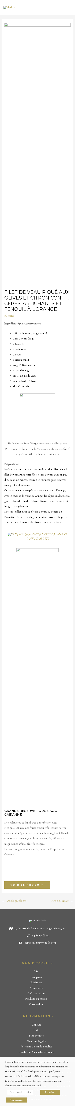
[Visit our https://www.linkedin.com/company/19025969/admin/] (38, 953)
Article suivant (62, 901)
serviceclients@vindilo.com (40, 942)
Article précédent (14, 901)
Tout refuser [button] (50, 1092)
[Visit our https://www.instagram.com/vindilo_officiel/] (44, 953)
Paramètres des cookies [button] (20, 1092)
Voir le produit (27, 885)
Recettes (9, 316)
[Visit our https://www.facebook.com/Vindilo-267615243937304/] (32, 953)
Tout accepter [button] (16, 1100)
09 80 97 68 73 (40, 935)
